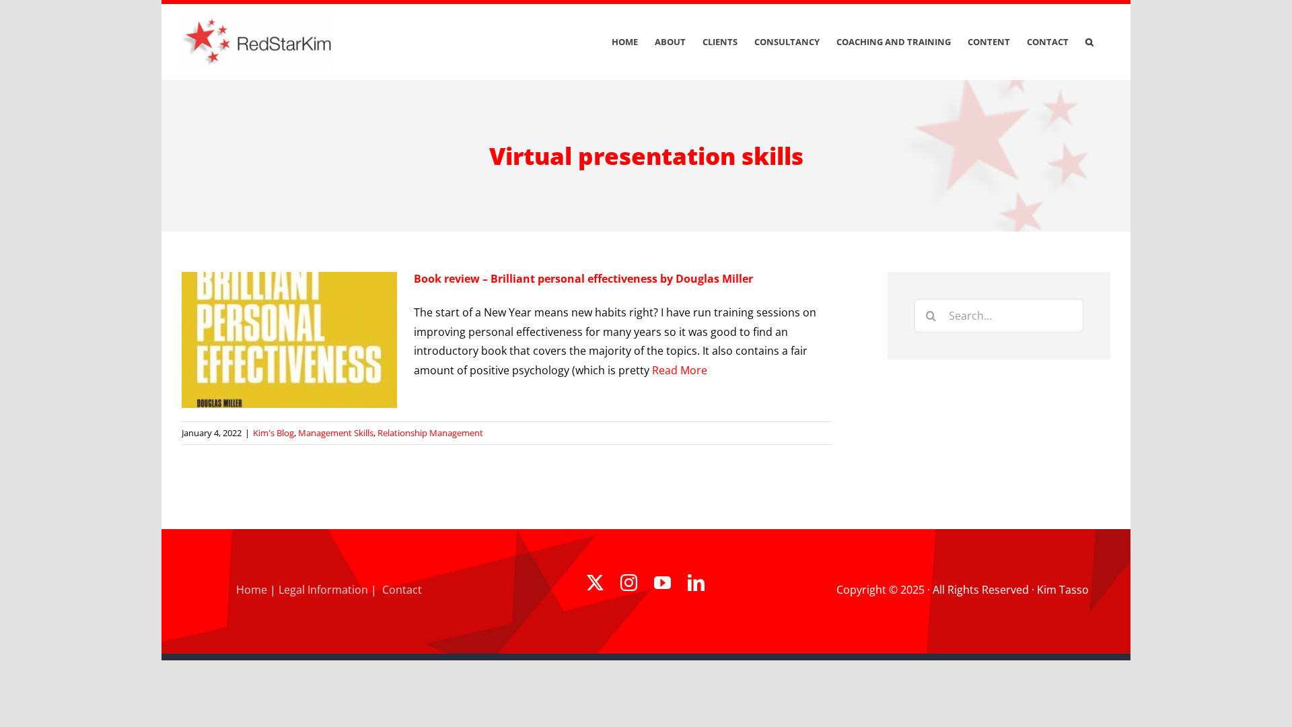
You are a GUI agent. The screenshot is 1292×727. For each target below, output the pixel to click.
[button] (1089, 42)
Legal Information (323, 589)
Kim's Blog (273, 433)
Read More (679, 370)
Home (251, 589)
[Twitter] (595, 582)
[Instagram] (629, 582)
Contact (402, 589)
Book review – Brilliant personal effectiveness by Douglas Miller (583, 278)
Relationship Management (430, 433)
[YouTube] (662, 582)
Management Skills (335, 433)
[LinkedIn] (696, 582)
